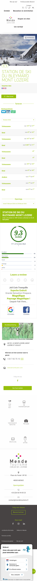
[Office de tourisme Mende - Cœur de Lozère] (10, 19)
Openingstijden (18, 485)
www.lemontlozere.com (15, 368)
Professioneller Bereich (27, 2)
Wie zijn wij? (13, 2)
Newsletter (18, 512)
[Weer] (23, 7)
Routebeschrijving (10, 325)
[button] (29, 7)
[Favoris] (26, 8)
